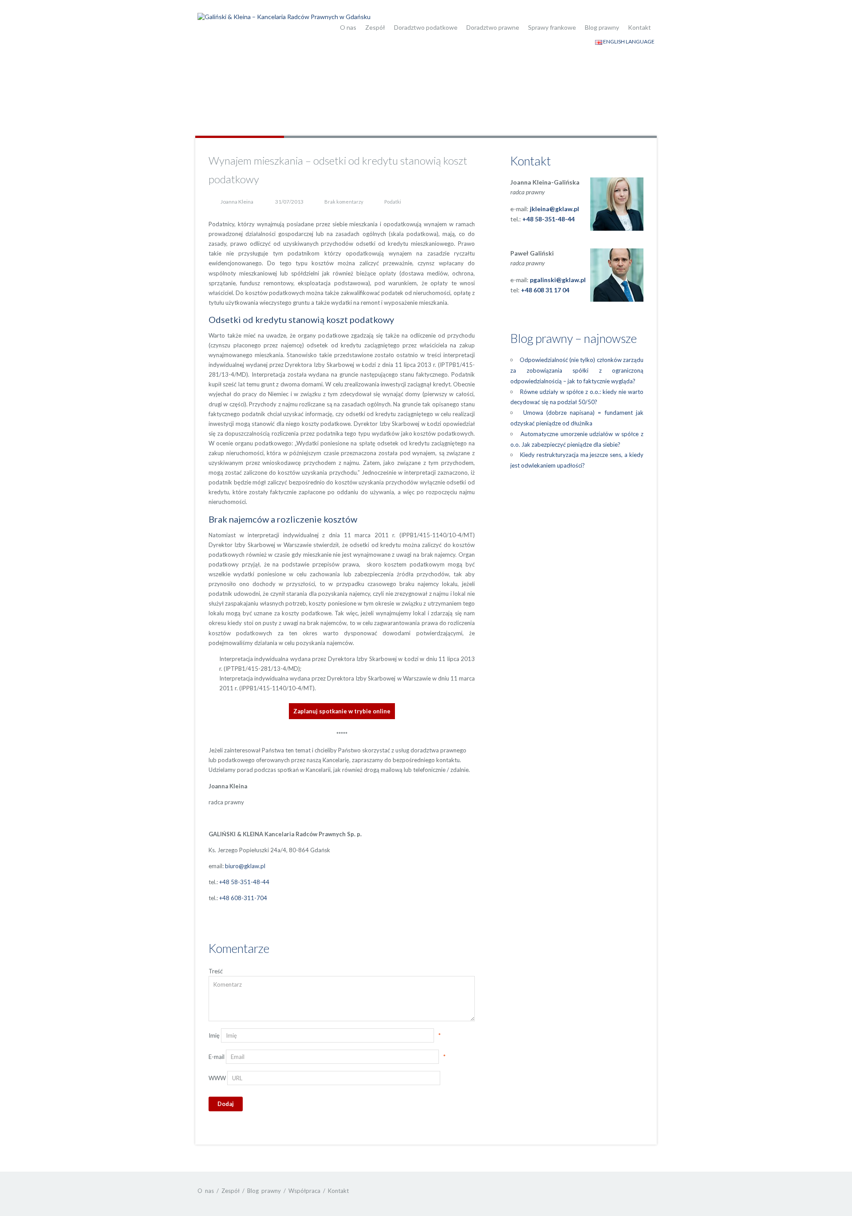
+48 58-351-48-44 (244, 881)
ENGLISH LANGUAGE (628, 41)
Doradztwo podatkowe (426, 27)
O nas (348, 27)
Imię (214, 1035)
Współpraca (304, 1190)
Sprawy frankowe (552, 27)
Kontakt (639, 27)
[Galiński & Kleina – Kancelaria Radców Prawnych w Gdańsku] (284, 16)
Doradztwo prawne (492, 27)
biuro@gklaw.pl (245, 866)
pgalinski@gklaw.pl (558, 279)
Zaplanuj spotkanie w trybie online (341, 711)
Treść (216, 971)
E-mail (217, 1056)
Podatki (392, 202)
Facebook (629, 1190)
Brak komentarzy (343, 202)
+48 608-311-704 (243, 897)
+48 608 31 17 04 (545, 290)
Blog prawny (602, 27)
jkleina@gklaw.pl (554, 209)
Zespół (375, 27)
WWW (217, 1078)
